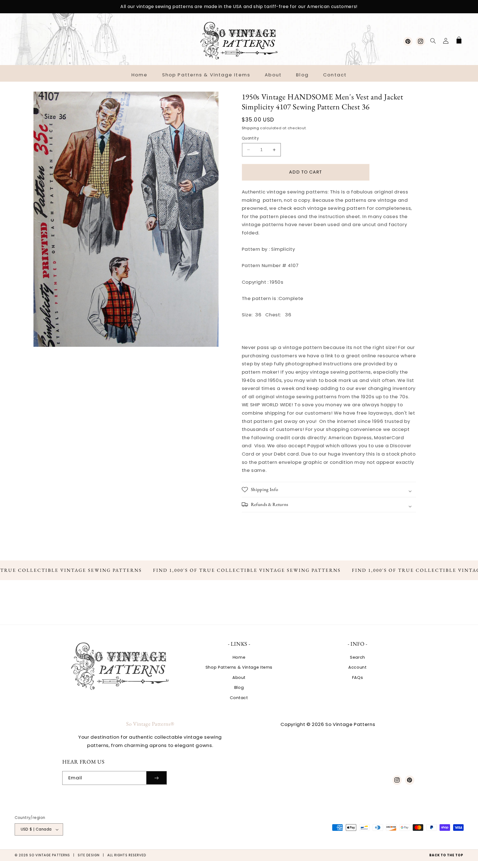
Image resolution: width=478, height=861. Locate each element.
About (239, 677)
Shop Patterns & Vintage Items (239, 667)
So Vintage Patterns (49, 855)
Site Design (89, 855)
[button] (433, 40)
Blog (239, 687)
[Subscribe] (156, 777)
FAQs (357, 677)
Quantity (250, 138)
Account (357, 667)
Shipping (250, 128)
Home (239, 657)
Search (357, 657)
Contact (239, 697)
